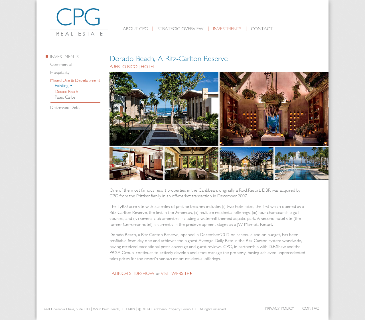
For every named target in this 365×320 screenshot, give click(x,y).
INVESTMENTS (227, 29)
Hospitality (60, 72)
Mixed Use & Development (75, 80)
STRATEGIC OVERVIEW (180, 29)
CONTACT (262, 29)
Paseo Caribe (65, 97)
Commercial (61, 64)
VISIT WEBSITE (175, 273)
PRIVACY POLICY (279, 309)
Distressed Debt (65, 107)
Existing (61, 85)
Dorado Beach (66, 91)
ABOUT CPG (135, 29)
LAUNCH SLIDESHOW (132, 273)
